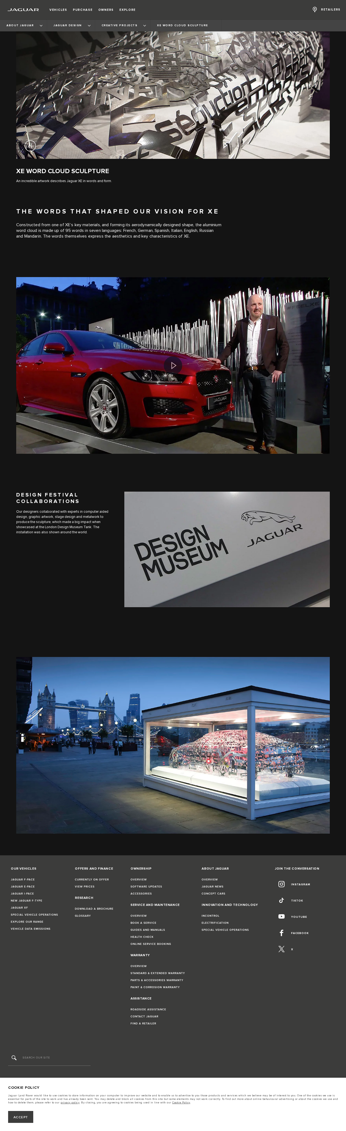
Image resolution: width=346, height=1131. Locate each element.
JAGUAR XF (19, 907)
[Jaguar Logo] (23, 9)
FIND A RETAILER (143, 1023)
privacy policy (70, 1102)
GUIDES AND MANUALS (148, 930)
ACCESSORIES (141, 893)
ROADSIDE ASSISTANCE (148, 1009)
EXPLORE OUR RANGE (27, 921)
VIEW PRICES (85, 886)
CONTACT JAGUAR (144, 1016)
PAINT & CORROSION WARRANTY (155, 987)
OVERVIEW (139, 879)
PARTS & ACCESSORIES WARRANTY (157, 980)
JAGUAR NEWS (213, 886)
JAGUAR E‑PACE (23, 886)
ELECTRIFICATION (215, 923)
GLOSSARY (83, 916)
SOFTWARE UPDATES (146, 886)
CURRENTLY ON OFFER (92, 879)
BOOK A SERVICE (144, 923)
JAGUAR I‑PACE (22, 893)
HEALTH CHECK (142, 937)
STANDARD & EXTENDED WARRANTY (158, 973)
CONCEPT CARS (213, 893)
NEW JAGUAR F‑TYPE (26, 900)
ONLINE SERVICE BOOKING (151, 944)
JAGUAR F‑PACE (23, 879)
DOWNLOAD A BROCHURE (94, 908)
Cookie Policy (181, 1102)
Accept (21, 1117)
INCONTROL (210, 916)
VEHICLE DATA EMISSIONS (31, 929)
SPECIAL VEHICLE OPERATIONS (34, 914)
